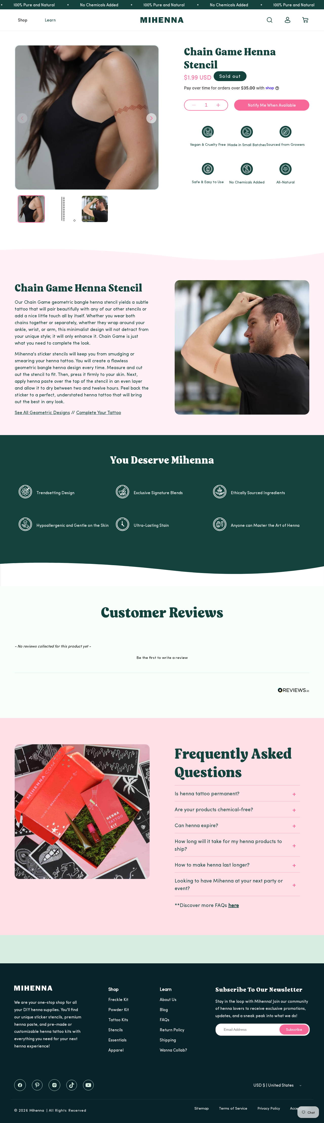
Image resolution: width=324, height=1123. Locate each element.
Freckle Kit (118, 999)
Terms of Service (233, 1108)
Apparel (116, 1050)
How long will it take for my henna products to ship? (228, 845)
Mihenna (36, 1110)
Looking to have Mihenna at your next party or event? (229, 884)
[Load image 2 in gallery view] (62, 208)
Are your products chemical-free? (214, 809)
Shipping (168, 1039)
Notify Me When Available (272, 105)
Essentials (117, 1039)
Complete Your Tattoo (98, 412)
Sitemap (201, 1108)
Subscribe (294, 1029)
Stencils (115, 1029)
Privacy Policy (268, 1108)
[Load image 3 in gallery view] (94, 208)
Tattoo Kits (118, 1019)
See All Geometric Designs (42, 412)
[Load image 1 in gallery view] (31, 208)
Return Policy (172, 1029)
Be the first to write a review (162, 657)
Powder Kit (118, 1009)
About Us (168, 999)
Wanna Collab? (173, 1050)
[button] (22, 20)
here (233, 904)
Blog (164, 1009)
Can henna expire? (196, 825)
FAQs (164, 1019)
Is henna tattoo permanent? (207, 793)
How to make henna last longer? (212, 864)
